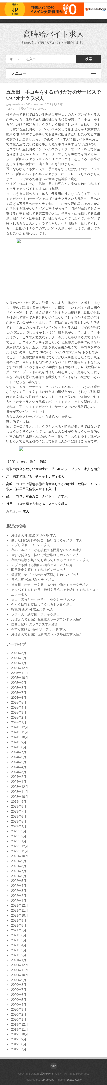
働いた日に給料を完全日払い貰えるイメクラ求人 (46, 540)
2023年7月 (18, 811)
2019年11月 (19, 1029)
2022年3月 (18, 891)
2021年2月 (18, 955)
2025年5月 (18, 702)
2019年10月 (19, 1034)
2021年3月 (18, 950)
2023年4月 (18, 826)
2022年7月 (18, 871)
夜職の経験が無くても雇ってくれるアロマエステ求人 (50, 560)
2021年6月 (18, 935)
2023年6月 (18, 816)
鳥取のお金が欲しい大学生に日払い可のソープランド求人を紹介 (53, 469)
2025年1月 (18, 722)
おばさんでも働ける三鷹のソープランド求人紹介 (46, 619)
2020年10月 (19, 975)
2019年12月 (19, 1024)
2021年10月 (19, 915)
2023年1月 (18, 841)
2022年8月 (18, 866)
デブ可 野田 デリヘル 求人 (30, 545)
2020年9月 (18, 980)
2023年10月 (19, 797)
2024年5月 (18, 762)
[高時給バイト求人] (53, 1065)
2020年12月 (19, 965)
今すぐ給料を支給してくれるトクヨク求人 (42, 604)
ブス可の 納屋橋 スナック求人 (35, 614)
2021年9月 (18, 920)
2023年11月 (19, 792)
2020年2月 (18, 1014)
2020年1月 (18, 1019)
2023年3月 (18, 831)
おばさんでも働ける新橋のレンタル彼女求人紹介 (46, 634)
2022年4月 (18, 886)
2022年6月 (18, 876)
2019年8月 (18, 1044)
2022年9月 (18, 861)
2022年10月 (19, 856)
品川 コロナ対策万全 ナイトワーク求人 (37, 496)
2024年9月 (18, 742)
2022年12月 (19, 846)
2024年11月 (19, 732)
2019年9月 (18, 1039)
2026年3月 (18, 653)
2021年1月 (18, 960)
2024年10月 (19, 737)
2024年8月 (18, 747)
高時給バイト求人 (53, 34)
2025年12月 (19, 668)
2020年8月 (18, 985)
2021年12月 (19, 905)
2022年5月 (18, 881)
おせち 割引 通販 (31, 462)
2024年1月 (18, 782)
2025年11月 (19, 673)
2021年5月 (18, 940)
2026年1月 (18, 663)
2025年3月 (18, 712)
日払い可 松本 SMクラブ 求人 (33, 580)
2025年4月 (18, 707)
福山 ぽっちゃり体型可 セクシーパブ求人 (43, 599)
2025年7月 (18, 693)
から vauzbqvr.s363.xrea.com (24, 104)
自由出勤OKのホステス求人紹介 (34, 624)
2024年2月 (18, 777)
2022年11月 (19, 851)
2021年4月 (18, 945)
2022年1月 (18, 901)
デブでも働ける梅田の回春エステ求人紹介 (42, 565)
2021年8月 (18, 925)
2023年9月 (18, 801)
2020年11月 (19, 970)
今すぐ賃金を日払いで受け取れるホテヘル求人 (45, 555)
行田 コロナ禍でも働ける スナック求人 (37, 504)
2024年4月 (18, 767)
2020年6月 (18, 995)
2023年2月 (18, 836)
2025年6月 (18, 697)
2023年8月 (18, 806)
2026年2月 (18, 658)
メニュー (18, 73)
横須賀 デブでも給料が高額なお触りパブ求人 (45, 575)
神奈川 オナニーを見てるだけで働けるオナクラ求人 (50, 585)
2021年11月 (19, 910)
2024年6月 (18, 757)
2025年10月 (19, 678)
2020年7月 (18, 990)
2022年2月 (18, 896)
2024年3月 (18, 772)
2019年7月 (18, 1049)
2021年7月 (18, 930)
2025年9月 (18, 683)
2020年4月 (18, 1005)
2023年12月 (19, 787)
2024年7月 (18, 752)
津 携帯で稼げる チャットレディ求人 (35, 476)
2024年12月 (19, 727)
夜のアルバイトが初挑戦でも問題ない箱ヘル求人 (46, 550)
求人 (26, 511)
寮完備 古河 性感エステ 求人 (32, 609)
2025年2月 (18, 717)
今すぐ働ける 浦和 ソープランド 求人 (38, 629)
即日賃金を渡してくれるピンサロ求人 (38, 570)
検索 (88, 59)
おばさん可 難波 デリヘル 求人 (33, 535)
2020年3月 (18, 1009)
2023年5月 (18, 821)
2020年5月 (18, 1000)
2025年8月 (18, 688)
